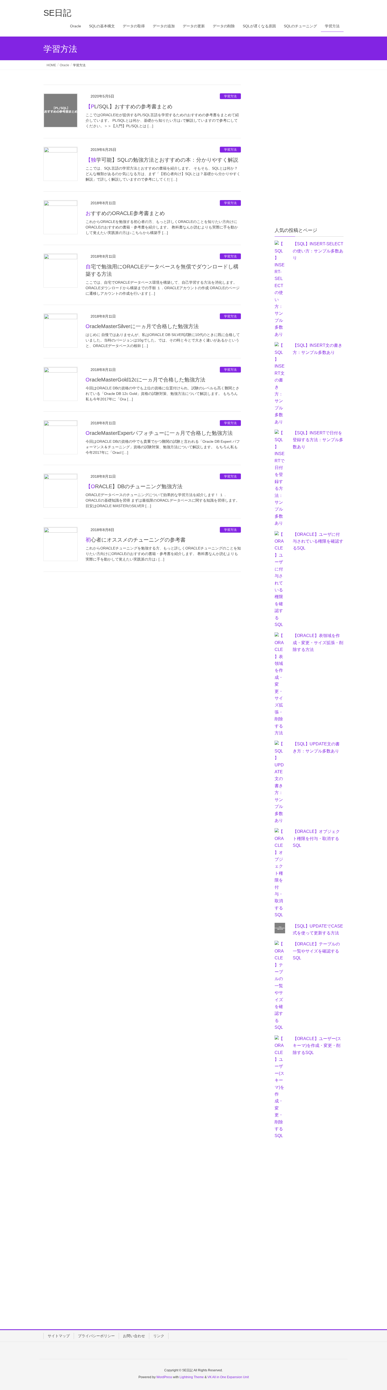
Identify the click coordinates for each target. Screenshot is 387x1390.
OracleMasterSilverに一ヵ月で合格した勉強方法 (142, 326)
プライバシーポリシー (96, 1336)
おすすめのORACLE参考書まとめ (125, 213)
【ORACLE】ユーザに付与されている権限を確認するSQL (318, 541)
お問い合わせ (134, 1336)
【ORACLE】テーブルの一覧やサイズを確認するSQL (316, 951)
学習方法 (230, 96)
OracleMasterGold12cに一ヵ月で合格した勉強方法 (145, 380)
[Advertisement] (314, 117)
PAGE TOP (373, 1343)
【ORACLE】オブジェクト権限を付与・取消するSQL (316, 838)
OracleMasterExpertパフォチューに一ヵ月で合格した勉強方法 (159, 433)
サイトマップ (59, 1336)
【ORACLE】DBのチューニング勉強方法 (134, 486)
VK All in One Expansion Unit (228, 1377)
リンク (158, 1336)
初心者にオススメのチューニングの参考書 (136, 540)
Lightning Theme (192, 1377)
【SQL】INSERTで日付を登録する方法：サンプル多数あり (318, 440)
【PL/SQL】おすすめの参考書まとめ (129, 106)
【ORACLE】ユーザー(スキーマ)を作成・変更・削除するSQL (317, 1045)
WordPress (164, 1377)
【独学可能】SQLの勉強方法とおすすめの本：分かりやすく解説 (162, 160)
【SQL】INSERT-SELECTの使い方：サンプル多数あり (318, 251)
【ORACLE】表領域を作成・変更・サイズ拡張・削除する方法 (318, 642)
